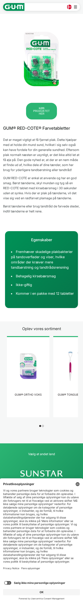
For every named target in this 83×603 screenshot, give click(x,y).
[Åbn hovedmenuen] (76, 7)
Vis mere (28, 406)
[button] (41, 111)
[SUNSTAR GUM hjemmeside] (14, 7)
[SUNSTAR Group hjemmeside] (41, 473)
